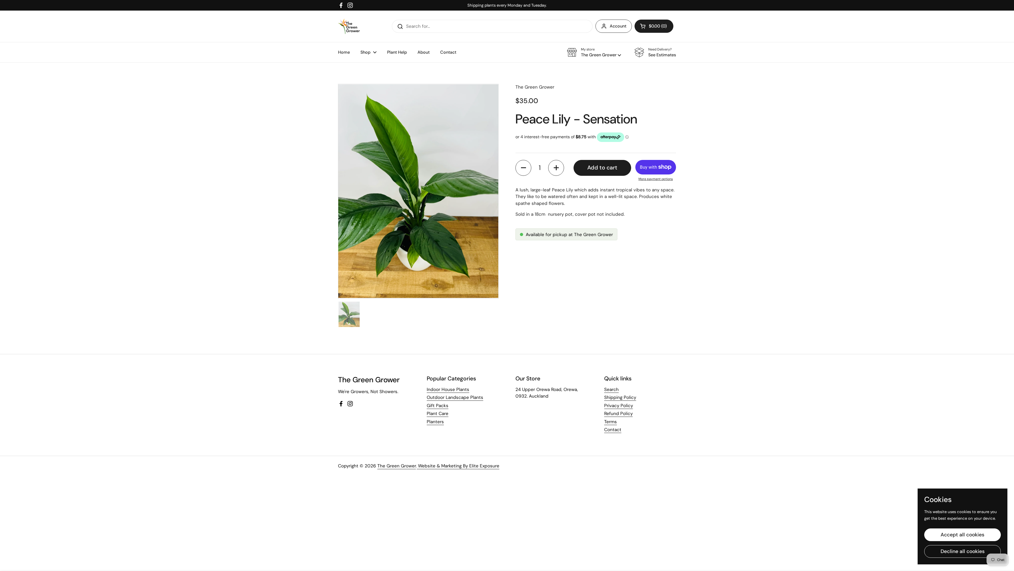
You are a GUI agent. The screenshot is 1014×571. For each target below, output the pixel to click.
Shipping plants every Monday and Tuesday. (507, 5)
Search (611, 389)
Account (618, 26)
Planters (435, 422)
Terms (610, 422)
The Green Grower (396, 466)
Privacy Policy (618, 405)
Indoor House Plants (448, 389)
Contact (612, 429)
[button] (654, 26)
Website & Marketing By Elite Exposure (458, 466)
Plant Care (437, 413)
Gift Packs (437, 405)
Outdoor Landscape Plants (455, 397)
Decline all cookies (963, 551)
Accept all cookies (962, 534)
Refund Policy (618, 413)
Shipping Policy (620, 397)
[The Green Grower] (349, 26)
